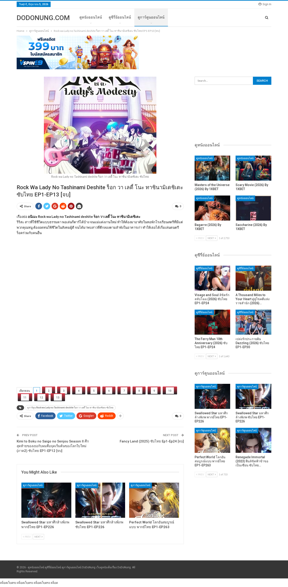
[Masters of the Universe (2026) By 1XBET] (212, 168)
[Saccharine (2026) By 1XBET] (253, 208)
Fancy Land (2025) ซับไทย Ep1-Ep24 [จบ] (152, 441)
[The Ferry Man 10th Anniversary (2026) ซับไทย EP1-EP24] (212, 322)
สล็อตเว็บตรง (8, 583)
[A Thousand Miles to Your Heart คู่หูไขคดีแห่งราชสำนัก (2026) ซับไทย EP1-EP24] (253, 278)
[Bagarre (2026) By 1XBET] (212, 208)
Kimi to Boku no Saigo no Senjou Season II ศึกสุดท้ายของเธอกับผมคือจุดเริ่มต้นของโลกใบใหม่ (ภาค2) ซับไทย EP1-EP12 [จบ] (53, 446)
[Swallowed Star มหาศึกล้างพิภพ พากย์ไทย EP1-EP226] (46, 500)
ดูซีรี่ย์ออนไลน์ (120, 17)
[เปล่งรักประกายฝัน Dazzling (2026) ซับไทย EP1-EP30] (253, 322)
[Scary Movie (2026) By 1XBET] (253, 168)
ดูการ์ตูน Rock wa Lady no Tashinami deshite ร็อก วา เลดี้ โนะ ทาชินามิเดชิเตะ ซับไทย (70, 407)
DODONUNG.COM (43, 18)
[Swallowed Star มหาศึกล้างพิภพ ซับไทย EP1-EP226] (100, 500)
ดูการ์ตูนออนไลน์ (151, 17)
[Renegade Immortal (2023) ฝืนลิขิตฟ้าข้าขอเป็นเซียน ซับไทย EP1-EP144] (253, 440)
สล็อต (54, 583)
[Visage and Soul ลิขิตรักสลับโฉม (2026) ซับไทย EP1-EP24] (212, 278)
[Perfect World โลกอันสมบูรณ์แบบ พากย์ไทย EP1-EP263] (154, 500)
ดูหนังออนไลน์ (90, 17)
